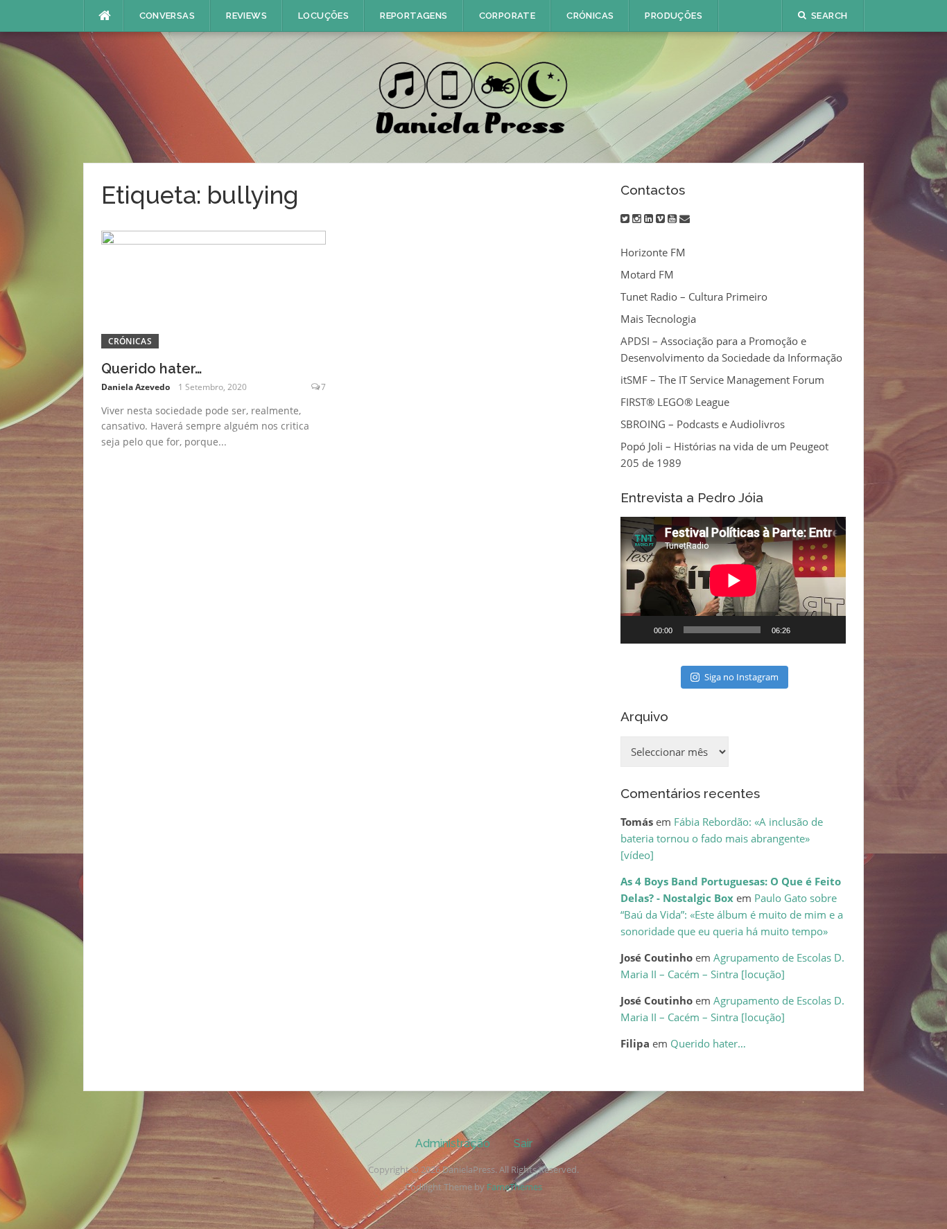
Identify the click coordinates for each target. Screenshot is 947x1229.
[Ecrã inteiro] (828, 630)
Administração (452, 1143)
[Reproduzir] (638, 630)
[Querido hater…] (214, 288)
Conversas (167, 15)
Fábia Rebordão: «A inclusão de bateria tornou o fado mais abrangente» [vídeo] (721, 838)
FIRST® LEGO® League (674, 402)
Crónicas (590, 15)
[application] (733, 580)
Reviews (246, 15)
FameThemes (514, 1187)
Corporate (507, 15)
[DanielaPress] (473, 96)
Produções (673, 15)
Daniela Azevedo (135, 387)
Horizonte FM (653, 252)
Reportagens (413, 15)
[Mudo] (806, 630)
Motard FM (647, 274)
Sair (523, 1143)
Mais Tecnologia (658, 319)
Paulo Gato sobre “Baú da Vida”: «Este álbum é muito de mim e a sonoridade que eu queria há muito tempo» (731, 914)
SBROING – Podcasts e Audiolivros (702, 424)
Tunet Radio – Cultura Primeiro (693, 296)
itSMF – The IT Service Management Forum (722, 380)
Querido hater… (151, 368)
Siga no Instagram (741, 677)
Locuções (323, 15)
